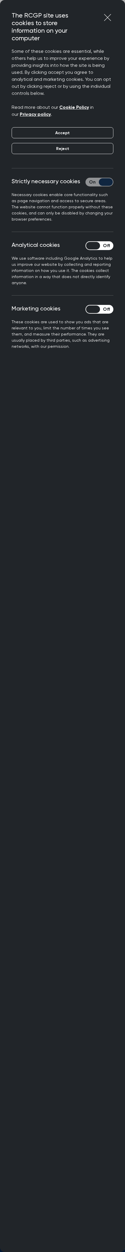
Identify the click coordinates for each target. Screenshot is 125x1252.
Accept (62, 132)
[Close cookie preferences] (107, 17)
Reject (62, 148)
